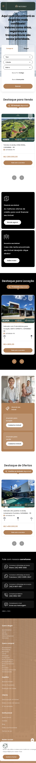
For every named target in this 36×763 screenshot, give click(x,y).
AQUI (8, 752)
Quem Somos (6, 717)
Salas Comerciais (8, 636)
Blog (3, 724)
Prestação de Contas (9, 688)
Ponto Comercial (7, 660)
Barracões (5, 652)
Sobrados (5, 638)
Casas (4, 632)
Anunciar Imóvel (7, 682)
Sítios (3, 666)
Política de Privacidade (9, 728)
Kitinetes (4, 634)
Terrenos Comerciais (9, 670)
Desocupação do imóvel (10, 699)
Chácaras (5, 656)
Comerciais (6, 658)
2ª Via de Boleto (7, 706)
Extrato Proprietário (8, 685)
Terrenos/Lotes (7, 672)
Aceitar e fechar (11, 757)
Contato (4, 721)
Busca (18, 79)
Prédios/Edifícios (7, 662)
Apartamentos (6, 630)
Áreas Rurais (6, 650)
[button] (17, 57)
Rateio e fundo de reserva (10, 703)
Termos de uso (7, 731)
